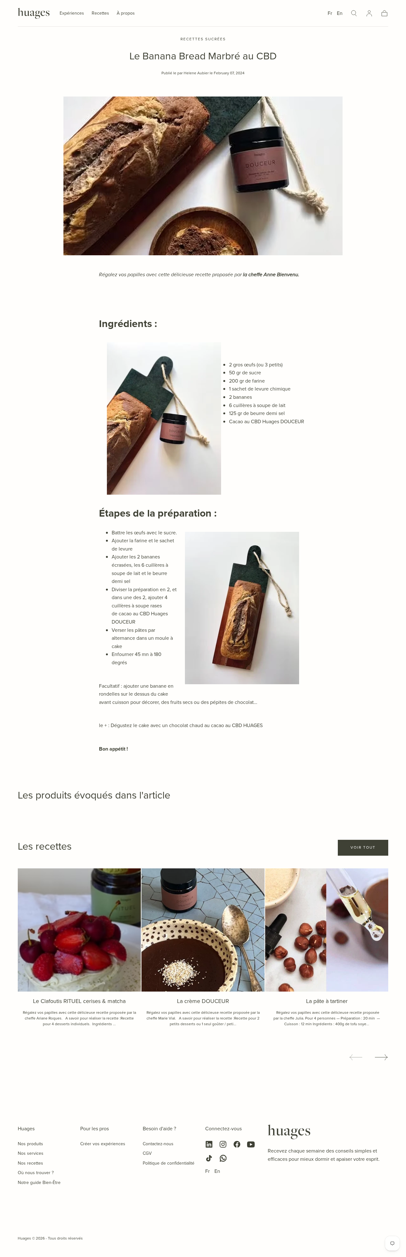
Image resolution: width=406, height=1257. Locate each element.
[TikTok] (209, 1158)
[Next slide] (381, 1057)
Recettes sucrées (203, 39)
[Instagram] (223, 1144)
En (340, 13)
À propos (126, 14)
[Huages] (289, 1132)
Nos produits (30, 1143)
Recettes (100, 14)
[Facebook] (237, 1144)
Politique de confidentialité (168, 1163)
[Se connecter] (369, 13)
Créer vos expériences (102, 1143)
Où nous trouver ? (36, 1172)
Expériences (72, 14)
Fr (330, 13)
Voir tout (363, 847)
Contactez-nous (158, 1143)
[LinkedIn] (209, 1144)
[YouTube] (251, 1144)
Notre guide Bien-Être (39, 1182)
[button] (354, 13)
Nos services (30, 1153)
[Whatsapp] (223, 1158)
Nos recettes (30, 1163)
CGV (147, 1153)
